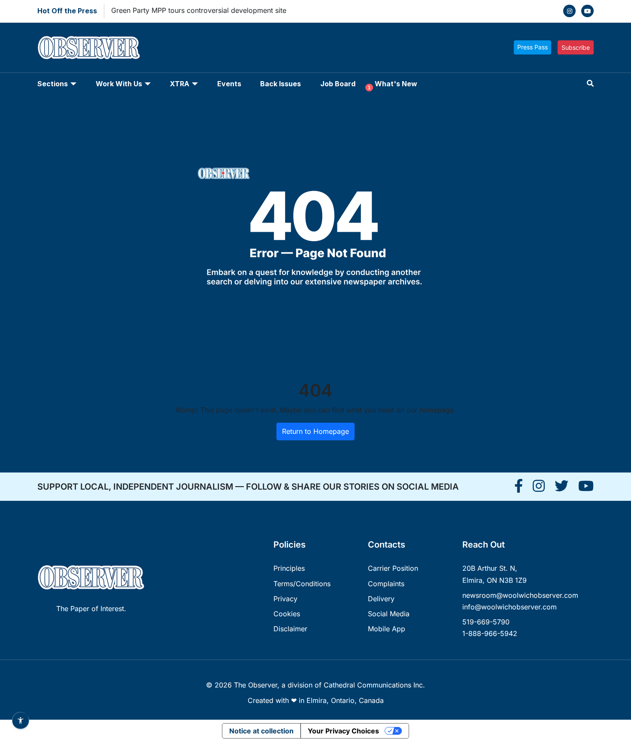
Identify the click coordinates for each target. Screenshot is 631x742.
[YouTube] (587, 11)
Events (229, 83)
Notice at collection (261, 731)
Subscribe (575, 47)
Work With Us (119, 83)
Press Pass (532, 47)
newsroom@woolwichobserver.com (520, 595)
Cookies (286, 613)
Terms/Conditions (302, 583)
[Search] (590, 83)
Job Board (337, 83)
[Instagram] (569, 11)
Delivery (381, 598)
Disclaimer (290, 628)
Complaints (386, 583)
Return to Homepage (315, 431)
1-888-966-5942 (489, 633)
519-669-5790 (486, 622)
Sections (52, 83)
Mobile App (386, 628)
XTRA (179, 83)
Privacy (285, 598)
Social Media (389, 613)
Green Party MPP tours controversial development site (198, 10)
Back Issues (280, 83)
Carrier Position (393, 568)
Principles (289, 568)
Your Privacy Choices (343, 731)
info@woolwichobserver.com (509, 607)
